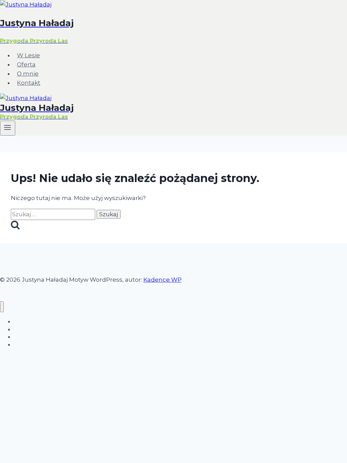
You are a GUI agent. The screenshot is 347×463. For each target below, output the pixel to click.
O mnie (28, 73)
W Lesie (28, 55)
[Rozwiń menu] (7, 128)
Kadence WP (162, 279)
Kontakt (28, 82)
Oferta (26, 64)
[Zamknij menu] (2, 307)
